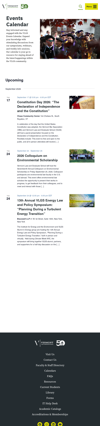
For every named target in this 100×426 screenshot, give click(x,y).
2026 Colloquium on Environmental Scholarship (37, 157)
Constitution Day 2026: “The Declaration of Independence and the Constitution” (38, 106)
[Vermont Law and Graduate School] (15, 7)
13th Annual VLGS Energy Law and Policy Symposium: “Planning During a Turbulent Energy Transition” (40, 207)
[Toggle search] (80, 6)
